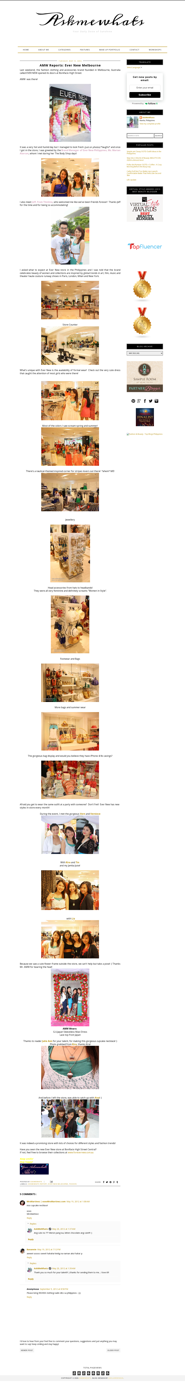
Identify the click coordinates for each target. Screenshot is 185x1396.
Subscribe (145, 94)
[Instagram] (156, 402)
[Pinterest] (133, 402)
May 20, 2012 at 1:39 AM (63, 1268)
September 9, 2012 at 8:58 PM (54, 1289)
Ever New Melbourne (58, 1184)
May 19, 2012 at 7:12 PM (48, 1249)
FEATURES (85, 50)
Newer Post (27, 1350)
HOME (26, 50)
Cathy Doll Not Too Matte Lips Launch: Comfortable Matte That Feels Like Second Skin (144, 173)
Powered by (138, 103)
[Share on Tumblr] (117, 1182)
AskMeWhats (41, 1229)
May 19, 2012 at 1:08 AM (78, 1201)
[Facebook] (145, 402)
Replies (33, 1223)
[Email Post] (51, 1181)
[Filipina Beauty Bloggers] (142, 338)
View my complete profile (150, 124)
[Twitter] (150, 402)
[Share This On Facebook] (104, 1182)
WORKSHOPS (155, 50)
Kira (68, 862)
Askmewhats (92, 21)
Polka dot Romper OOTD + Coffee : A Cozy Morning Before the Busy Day (144, 165)
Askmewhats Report (37, 1184)
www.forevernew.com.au (81, 1152)
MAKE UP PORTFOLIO (109, 50)
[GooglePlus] (139, 402)
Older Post (113, 1350)
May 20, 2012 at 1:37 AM (63, 1229)
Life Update (131, 180)
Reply (29, 1218)
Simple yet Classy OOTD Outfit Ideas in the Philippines (144, 152)
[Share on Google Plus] (114, 1182)
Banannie (31, 1249)
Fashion (73, 1184)
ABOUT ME (43, 50)
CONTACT (134, 50)
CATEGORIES (64, 50)
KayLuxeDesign (115, 1378)
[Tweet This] (107, 1182)
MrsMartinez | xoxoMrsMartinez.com (46, 1201)
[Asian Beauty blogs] (142, 302)
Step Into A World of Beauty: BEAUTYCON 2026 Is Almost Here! (144, 159)
